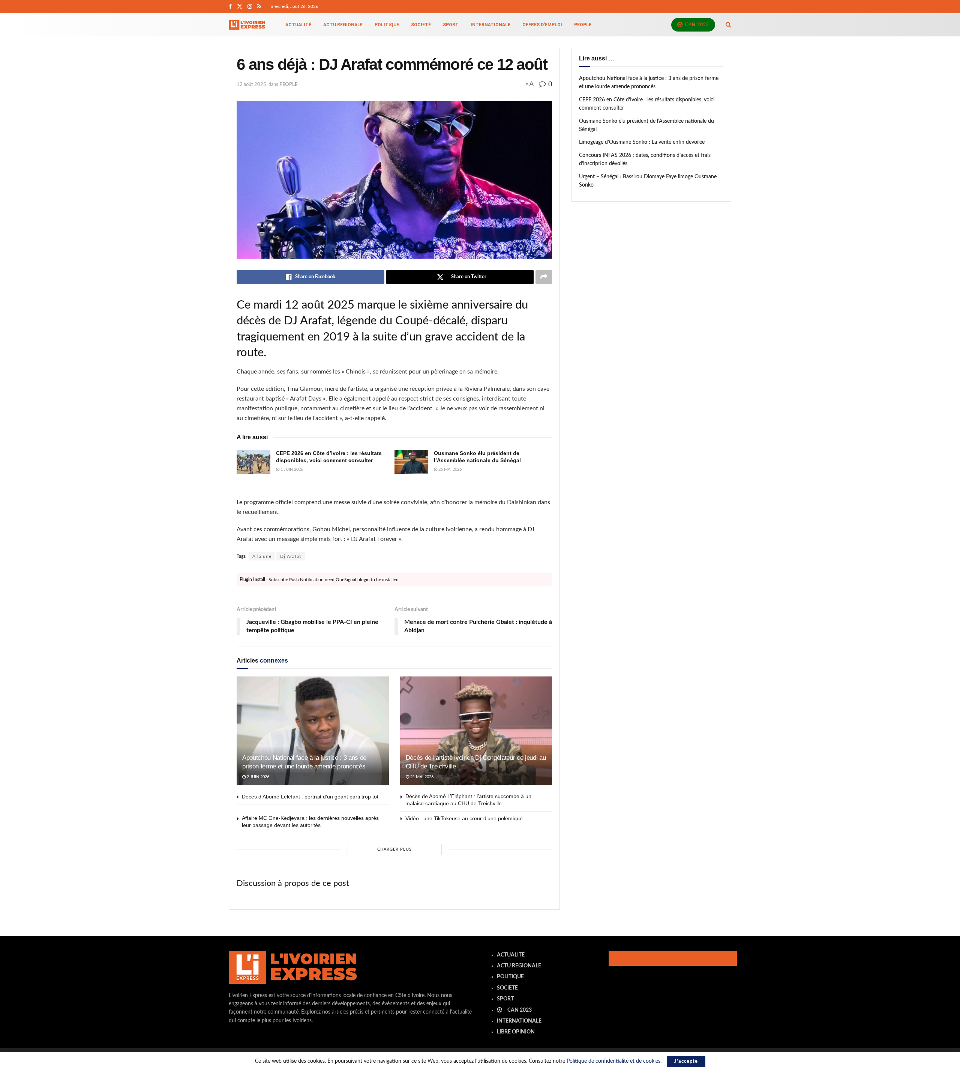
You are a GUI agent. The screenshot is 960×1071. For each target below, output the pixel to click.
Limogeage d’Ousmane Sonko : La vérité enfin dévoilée (642, 142)
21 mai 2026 (421, 777)
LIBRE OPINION (516, 1032)
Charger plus (394, 849)
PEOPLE (582, 24)
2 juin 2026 (257, 777)
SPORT (451, 24)
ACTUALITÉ (298, 24)
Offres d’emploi (542, 24)
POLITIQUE (387, 24)
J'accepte (686, 1061)
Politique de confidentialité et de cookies (613, 1061)
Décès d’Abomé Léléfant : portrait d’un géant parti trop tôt (310, 797)
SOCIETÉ (421, 24)
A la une (262, 556)
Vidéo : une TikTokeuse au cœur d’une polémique (464, 818)
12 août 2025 (251, 84)
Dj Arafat (290, 556)
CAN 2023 (696, 25)
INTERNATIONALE (490, 24)
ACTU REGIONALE (343, 24)
